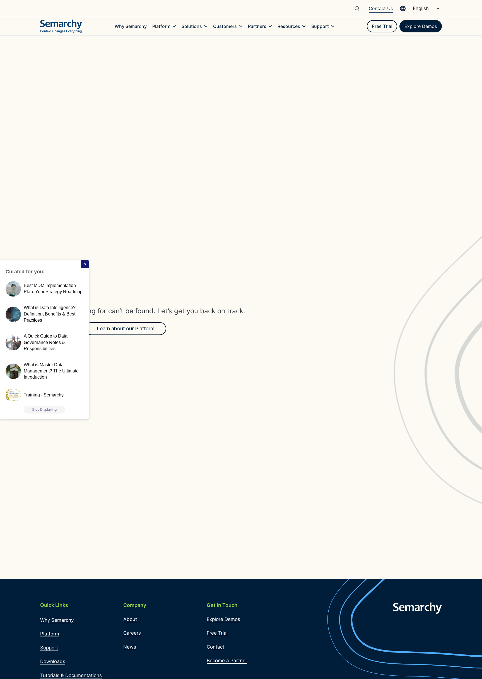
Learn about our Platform (126, 328)
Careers (132, 633)
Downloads (52, 661)
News (129, 647)
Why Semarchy (57, 620)
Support (49, 648)
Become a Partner (227, 660)
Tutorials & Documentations (71, 675)
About (130, 619)
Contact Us (381, 8)
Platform (49, 634)
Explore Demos (420, 26)
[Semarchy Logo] (61, 26)
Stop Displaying (44, 410)
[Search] (359, 8)
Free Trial (382, 26)
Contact (215, 647)
